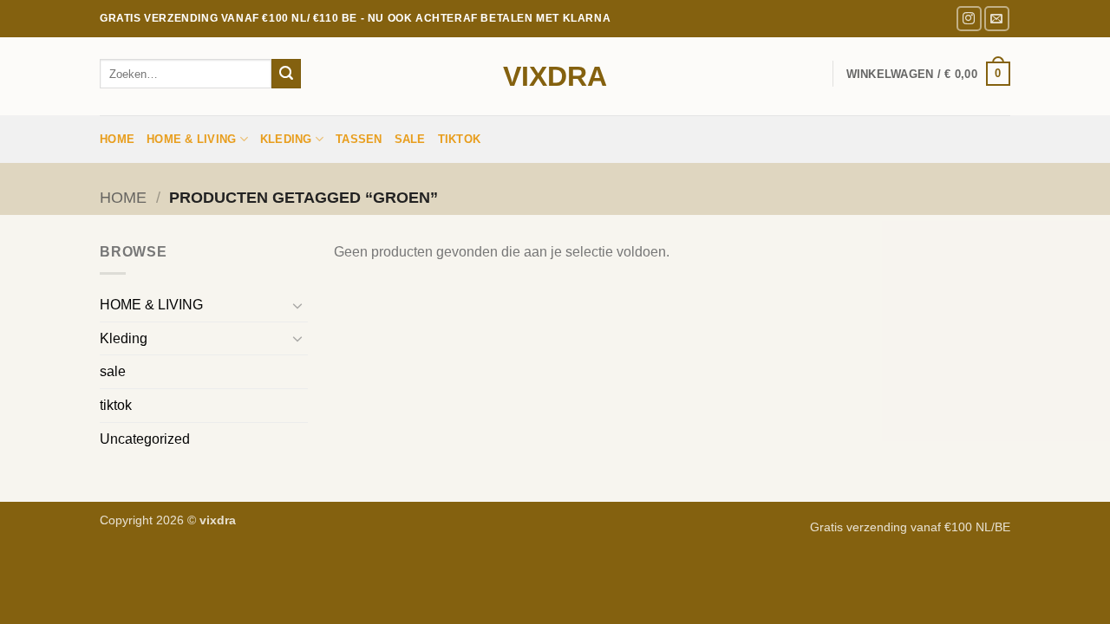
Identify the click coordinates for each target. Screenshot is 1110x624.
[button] (928, 73)
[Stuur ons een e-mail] (996, 18)
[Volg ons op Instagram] (969, 18)
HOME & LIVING (191, 139)
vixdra (555, 76)
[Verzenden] (286, 73)
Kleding (286, 139)
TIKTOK (459, 139)
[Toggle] (297, 305)
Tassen (359, 139)
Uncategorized (145, 439)
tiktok (116, 405)
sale (410, 139)
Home (117, 139)
